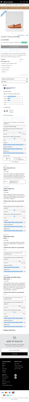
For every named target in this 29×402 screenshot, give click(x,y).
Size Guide (16, 363)
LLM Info (4, 372)
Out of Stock (14, 47)
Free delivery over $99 (10, 4)
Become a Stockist (6, 382)
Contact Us (4, 378)
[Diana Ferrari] (11, 2)
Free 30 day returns (20, 4)
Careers (3, 380)
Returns (3, 365)
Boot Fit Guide (17, 368)
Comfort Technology (18, 367)
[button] (12, 33)
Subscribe (14, 354)
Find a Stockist (5, 377)
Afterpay (4, 370)
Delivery (4, 363)
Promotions (4, 368)
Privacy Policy (14, 399)
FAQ (3, 367)
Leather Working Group (7, 385)
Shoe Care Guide (18, 365)
